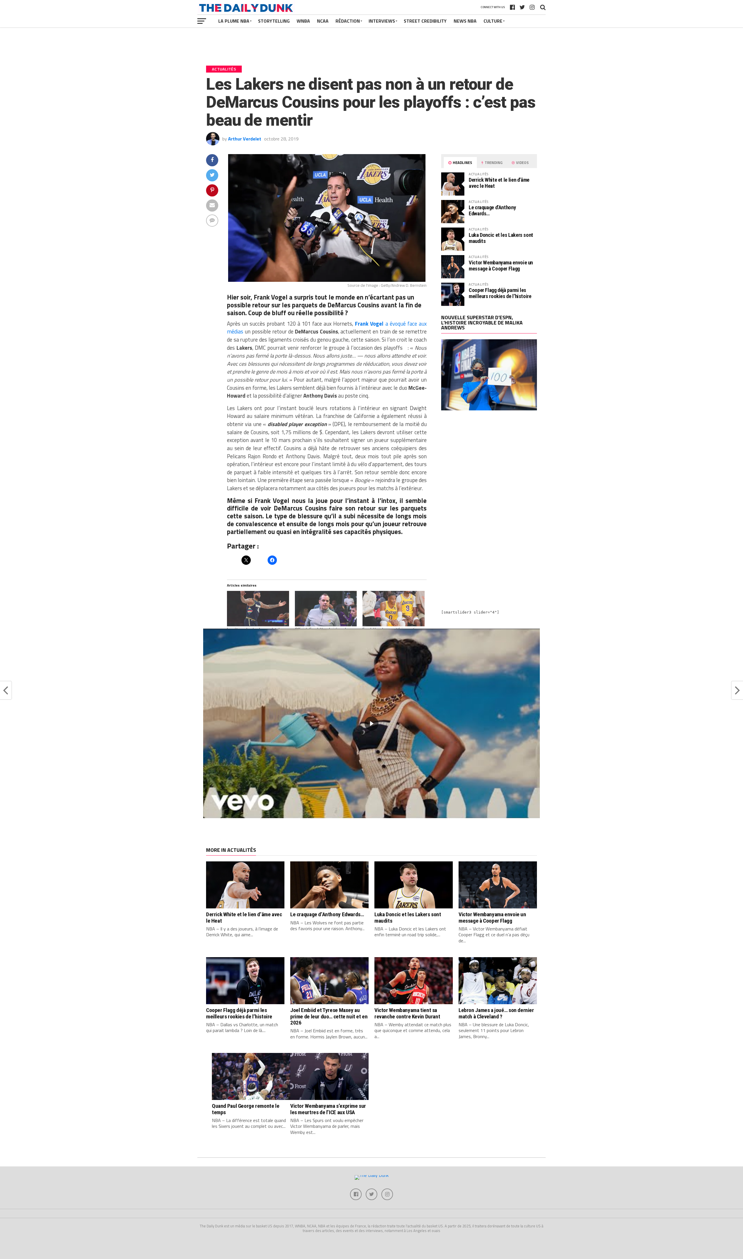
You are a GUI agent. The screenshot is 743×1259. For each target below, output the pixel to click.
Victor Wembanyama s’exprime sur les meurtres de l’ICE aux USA (328, 1109)
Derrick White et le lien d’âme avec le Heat (499, 183)
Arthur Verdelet (244, 138)
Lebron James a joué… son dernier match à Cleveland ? (496, 1013)
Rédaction (348, 20)
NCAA (323, 20)
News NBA (465, 20)
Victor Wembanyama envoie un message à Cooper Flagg (501, 265)
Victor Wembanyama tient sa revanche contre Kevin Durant (407, 1013)
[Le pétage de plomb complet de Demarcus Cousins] (258, 608)
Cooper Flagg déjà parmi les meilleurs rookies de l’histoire (500, 293)
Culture (493, 20)
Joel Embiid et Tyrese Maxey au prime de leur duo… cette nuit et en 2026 (329, 1016)
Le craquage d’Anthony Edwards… (492, 210)
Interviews (382, 20)
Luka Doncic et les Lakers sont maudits (501, 238)
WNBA (303, 20)
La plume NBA (233, 20)
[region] (371, 723)
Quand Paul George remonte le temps (245, 1109)
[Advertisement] (489, 465)
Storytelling (274, 20)
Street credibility (425, 20)
